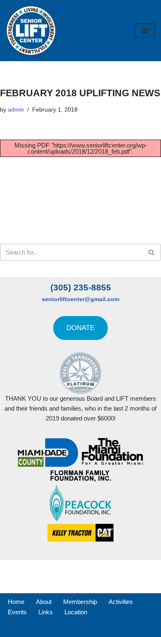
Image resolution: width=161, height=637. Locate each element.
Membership (80, 601)
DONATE (80, 328)
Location (75, 612)
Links (45, 612)
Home (16, 601)
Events (17, 612)
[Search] (151, 252)
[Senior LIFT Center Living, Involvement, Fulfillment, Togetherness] (31, 30)
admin (16, 110)
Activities (121, 601)
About (44, 601)
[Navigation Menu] (145, 31)
